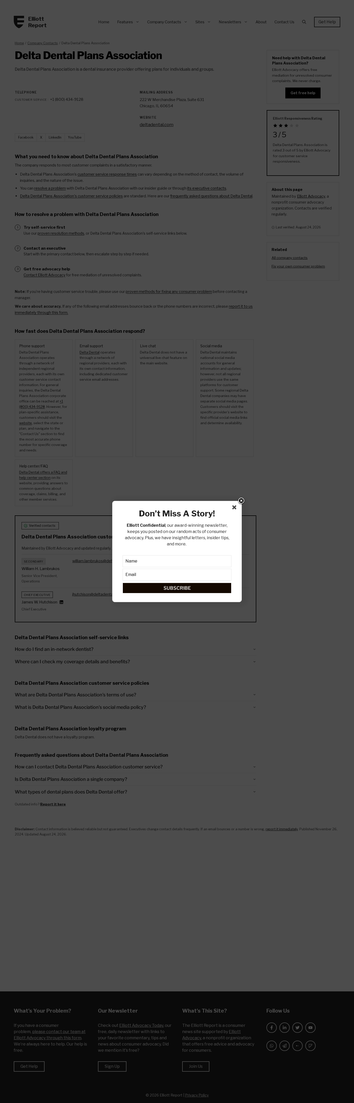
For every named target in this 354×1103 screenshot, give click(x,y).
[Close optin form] (235, 508)
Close (241, 501)
